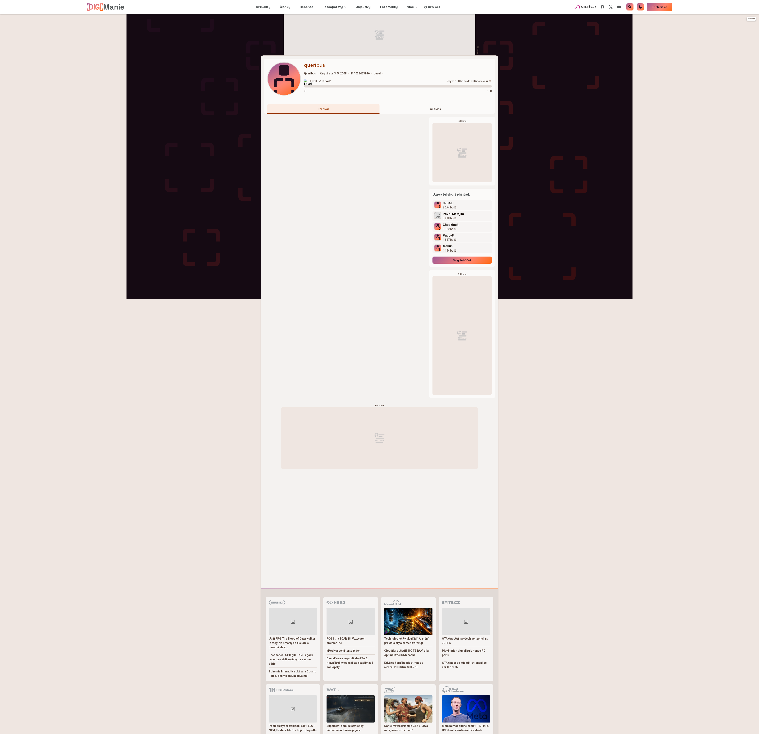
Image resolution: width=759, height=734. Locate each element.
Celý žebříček (462, 260)
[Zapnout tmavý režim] (640, 6)
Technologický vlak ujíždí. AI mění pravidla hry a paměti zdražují (406, 641)
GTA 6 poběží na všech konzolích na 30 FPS (465, 641)
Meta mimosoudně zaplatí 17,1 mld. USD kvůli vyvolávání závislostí (465, 728)
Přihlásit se (659, 7)
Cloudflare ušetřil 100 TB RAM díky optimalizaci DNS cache (406, 653)
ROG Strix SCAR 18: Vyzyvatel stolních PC (345, 641)
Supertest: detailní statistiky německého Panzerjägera (345, 728)
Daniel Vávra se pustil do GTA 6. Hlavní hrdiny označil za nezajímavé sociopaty (350, 663)
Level (313, 81)
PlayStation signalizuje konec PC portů (463, 653)
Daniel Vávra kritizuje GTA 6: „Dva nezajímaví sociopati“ (406, 728)
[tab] (323, 109)
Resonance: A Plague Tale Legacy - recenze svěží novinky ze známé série (292, 659)
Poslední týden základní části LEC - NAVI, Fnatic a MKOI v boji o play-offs (293, 728)
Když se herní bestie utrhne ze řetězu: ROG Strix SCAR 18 (403, 665)
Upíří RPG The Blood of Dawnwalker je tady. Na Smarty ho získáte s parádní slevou (292, 643)
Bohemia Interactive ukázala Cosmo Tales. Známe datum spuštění (292, 673)
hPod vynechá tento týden (343, 650)
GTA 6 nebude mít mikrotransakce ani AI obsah (464, 665)
